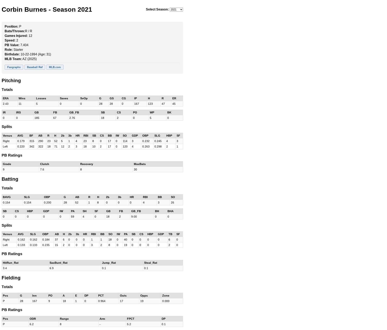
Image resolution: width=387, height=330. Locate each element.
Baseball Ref (35, 67)
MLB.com (55, 67)
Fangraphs (14, 67)
